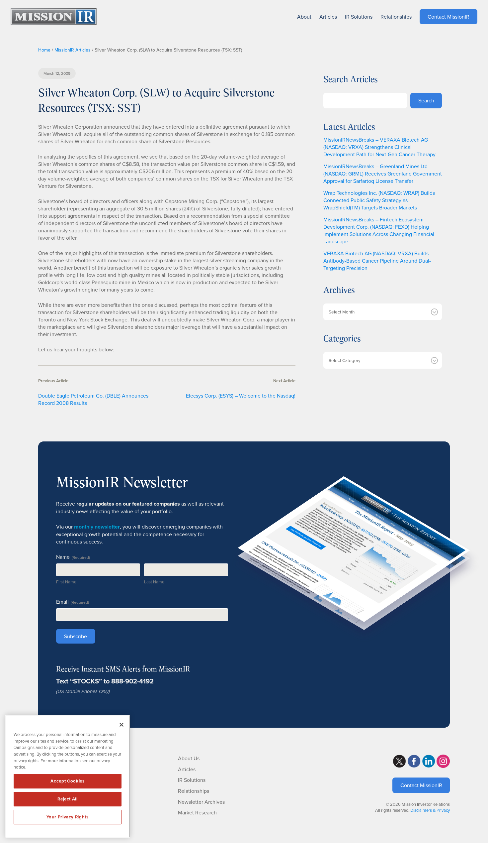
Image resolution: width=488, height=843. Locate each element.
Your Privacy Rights (67, 817)
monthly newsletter (97, 527)
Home (44, 50)
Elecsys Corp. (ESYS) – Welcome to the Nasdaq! (240, 395)
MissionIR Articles (72, 50)
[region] (67, 776)
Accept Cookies (67, 781)
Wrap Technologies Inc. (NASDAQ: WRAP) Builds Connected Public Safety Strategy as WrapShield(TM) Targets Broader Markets (379, 200)
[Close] (121, 724)
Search (426, 100)
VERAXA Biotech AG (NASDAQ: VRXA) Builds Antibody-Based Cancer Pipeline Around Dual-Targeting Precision (377, 261)
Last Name (154, 582)
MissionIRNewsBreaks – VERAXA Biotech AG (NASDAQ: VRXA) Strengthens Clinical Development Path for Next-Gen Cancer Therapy (379, 147)
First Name (66, 582)
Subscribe (75, 636)
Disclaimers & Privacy (430, 810)
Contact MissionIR (421, 785)
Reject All (67, 799)
